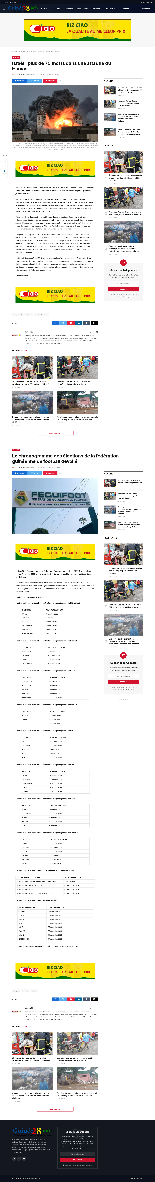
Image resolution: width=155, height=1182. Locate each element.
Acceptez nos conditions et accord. (78, 1165)
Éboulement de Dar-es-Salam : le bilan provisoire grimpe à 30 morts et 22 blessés (31, 383)
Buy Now (13, 2)
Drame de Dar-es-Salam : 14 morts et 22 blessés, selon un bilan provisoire (74, 383)
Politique (45, 9)
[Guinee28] (22, 8)
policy (85, 1165)
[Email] (5, 176)
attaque (16, 315)
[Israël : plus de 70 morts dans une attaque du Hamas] (55, 113)
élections (25, 991)
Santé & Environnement (93, 9)
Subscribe (145, 9)
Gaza (23, 315)
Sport (78, 9)
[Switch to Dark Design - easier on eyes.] (148, 2)
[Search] (151, 2)
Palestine (44, 315)
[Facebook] (5, 161)
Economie (69, 9)
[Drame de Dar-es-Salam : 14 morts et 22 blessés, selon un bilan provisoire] (77, 367)
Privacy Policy (122, 297)
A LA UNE (22, 51)
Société (56, 9)
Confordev (36, 1178)
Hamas (29, 315)
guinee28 (21, 74)
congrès (16, 991)
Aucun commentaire (44, 74)
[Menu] (4, 9)
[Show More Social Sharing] (60, 81)
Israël (37, 315)
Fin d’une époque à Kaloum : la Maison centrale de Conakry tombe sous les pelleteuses (77, 418)
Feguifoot (34, 991)
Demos (5, 2)
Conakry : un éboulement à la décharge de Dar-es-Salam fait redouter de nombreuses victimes (31, 419)
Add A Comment (55, 433)
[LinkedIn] (5, 171)
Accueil (14, 51)
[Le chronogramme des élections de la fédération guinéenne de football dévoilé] (55, 506)
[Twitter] (5, 166)
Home (133, 1178)
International (111, 9)
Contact (125, 9)
